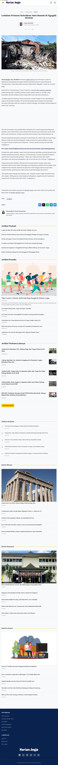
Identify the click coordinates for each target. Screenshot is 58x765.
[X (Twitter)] (23, 755)
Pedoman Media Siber (8, 718)
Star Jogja (4, 744)
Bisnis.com (4, 741)
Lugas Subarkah (28, 23)
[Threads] (34, 755)
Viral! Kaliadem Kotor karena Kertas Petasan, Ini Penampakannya (32, 148)
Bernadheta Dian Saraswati (16, 211)
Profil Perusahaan (6, 724)
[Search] (51, 2)
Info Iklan (4, 730)
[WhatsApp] (38, 755)
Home (21, 12)
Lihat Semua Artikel (8, 405)
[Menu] (3, 2)
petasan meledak (45, 90)
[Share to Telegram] (54, 204)
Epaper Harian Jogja (17, 192)
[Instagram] (27, 755)
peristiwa (9, 198)
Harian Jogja (29, 190)
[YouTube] (30, 755)
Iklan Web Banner (6, 727)
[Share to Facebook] (39, 204)
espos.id (4, 738)
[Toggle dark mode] (54, 2)
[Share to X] (43, 204)
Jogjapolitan (28, 12)
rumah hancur (30, 79)
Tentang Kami (5, 716)
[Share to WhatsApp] (47, 204)
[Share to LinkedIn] (51, 204)
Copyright (4, 721)
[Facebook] (19, 755)
